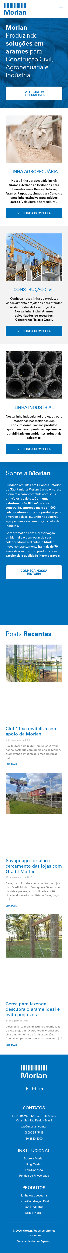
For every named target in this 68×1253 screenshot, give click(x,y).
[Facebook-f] (27, 1088)
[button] (60, 8)
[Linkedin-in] (41, 1088)
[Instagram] (34, 1088)
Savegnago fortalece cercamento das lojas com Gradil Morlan (34, 866)
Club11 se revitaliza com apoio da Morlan (32, 731)
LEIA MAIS (11, 764)
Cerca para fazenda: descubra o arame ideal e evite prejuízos (33, 1009)
